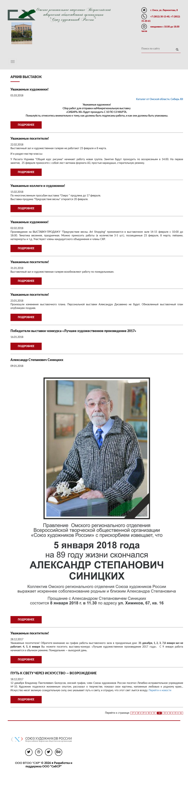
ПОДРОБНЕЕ (26, 125)
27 (133, 713)
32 (159, 713)
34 (170, 713)
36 (181, 713)
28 (138, 713)
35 (175, 713)
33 (165, 713)
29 (143, 713)
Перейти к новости (160, 690)
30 (149, 713)
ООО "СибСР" (52, 766)
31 (154, 713)
